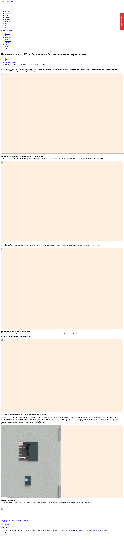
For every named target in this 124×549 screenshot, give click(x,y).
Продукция (8, 13)
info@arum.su (5, 524)
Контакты (7, 21)
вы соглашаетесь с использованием (87, 530)
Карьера (7, 23)
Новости (7, 17)
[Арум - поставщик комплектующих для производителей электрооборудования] (12, 8)
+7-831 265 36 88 (6, 527)
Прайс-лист (8, 15)
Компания (8, 19)
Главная (7, 11)
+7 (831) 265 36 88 (7, 30)
